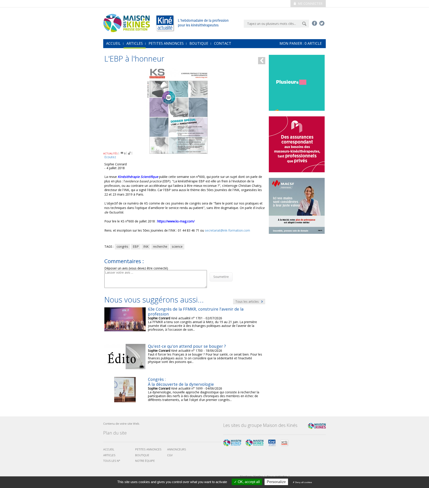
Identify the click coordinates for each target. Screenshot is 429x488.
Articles (134, 43)
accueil (113, 43)
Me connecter (309, 3)
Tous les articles (247, 301)
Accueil (108, 449)
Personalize (276, 482)
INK (146, 246)
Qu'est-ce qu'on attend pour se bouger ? (187, 346)
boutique (142, 455)
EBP (136, 246)
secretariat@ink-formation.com (227, 230)
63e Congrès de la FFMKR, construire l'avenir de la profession (196, 311)
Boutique (198, 43)
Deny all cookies (303, 482)
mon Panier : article (301, 43)
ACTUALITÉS (110, 153)
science (177, 246)
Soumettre (221, 277)
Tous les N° (111, 461)
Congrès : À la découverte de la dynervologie (181, 382)
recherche (160, 246)
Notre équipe (145, 461)
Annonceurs (176, 449)
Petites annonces (166, 43)
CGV (170, 455)
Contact (222, 43)
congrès (122, 246)
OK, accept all (248, 482)
